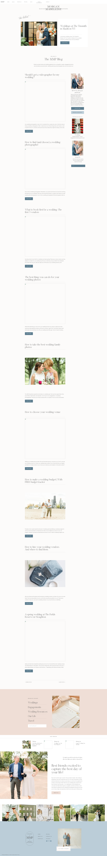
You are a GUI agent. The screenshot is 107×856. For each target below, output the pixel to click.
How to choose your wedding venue (42, 412)
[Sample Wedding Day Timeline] (69, 744)
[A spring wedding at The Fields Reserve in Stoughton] (45, 641)
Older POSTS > (62, 682)
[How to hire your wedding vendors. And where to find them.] (45, 573)
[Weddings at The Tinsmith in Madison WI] (39, 33)
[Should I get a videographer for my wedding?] (45, 101)
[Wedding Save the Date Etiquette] (48, 744)
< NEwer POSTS (28, 682)
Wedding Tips (56, 741)
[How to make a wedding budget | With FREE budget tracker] (45, 506)
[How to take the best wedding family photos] (45, 371)
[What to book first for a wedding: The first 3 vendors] (45, 236)
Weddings (34, 741)
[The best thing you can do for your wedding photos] (45, 304)
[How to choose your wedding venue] (45, 438)
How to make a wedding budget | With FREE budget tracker (43, 480)
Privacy (18, 854)
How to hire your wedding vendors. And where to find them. (42, 548)
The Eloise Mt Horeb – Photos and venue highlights (37, 744)
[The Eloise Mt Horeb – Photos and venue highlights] (26, 744)
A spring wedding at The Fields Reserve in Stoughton (40, 615)
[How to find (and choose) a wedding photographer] (45, 169)
